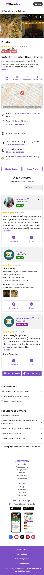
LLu (17, 251)
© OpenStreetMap (25, 107)
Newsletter (22, 475)
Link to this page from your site (15, 428)
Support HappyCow (22, 564)
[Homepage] (13, 4)
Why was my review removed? (15, 391)
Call (6, 80)
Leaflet (6, 107)
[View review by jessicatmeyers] (9, 321)
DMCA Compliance (22, 559)
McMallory (21, 199)
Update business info (16, 144)
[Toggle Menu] (2, 4)
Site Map (22, 495)
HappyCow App (22, 500)
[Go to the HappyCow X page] (22, 537)
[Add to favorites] (41, 17)
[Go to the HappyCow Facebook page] (11, 537)
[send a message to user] (28, 199)
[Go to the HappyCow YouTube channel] (16, 537)
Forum (22, 473)
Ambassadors (22, 467)
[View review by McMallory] (9, 202)
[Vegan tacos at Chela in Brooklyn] (11, 26)
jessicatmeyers (22, 156)
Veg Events (22, 470)
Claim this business (15, 152)
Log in (38, 4)
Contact (22, 489)
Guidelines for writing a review (15, 396)
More (3, 69)
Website (16, 80)
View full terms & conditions (14, 438)
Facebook (37, 80)
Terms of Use (22, 554)
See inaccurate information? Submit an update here (19, 422)
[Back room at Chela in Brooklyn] (33, 26)
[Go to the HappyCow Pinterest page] (28, 537)
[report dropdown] (39, 199)
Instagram (27, 80)
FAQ (22, 487)
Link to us (22, 492)
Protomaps (13, 107)
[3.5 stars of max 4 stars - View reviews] (6, 46)
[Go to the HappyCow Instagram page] (33, 537)
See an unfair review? (11, 433)
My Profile (22, 464)
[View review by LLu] (9, 254)
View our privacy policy (12, 401)
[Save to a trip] (36, 17)
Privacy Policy (22, 549)
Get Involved (22, 478)
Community (22, 460)
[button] (22, 93)
